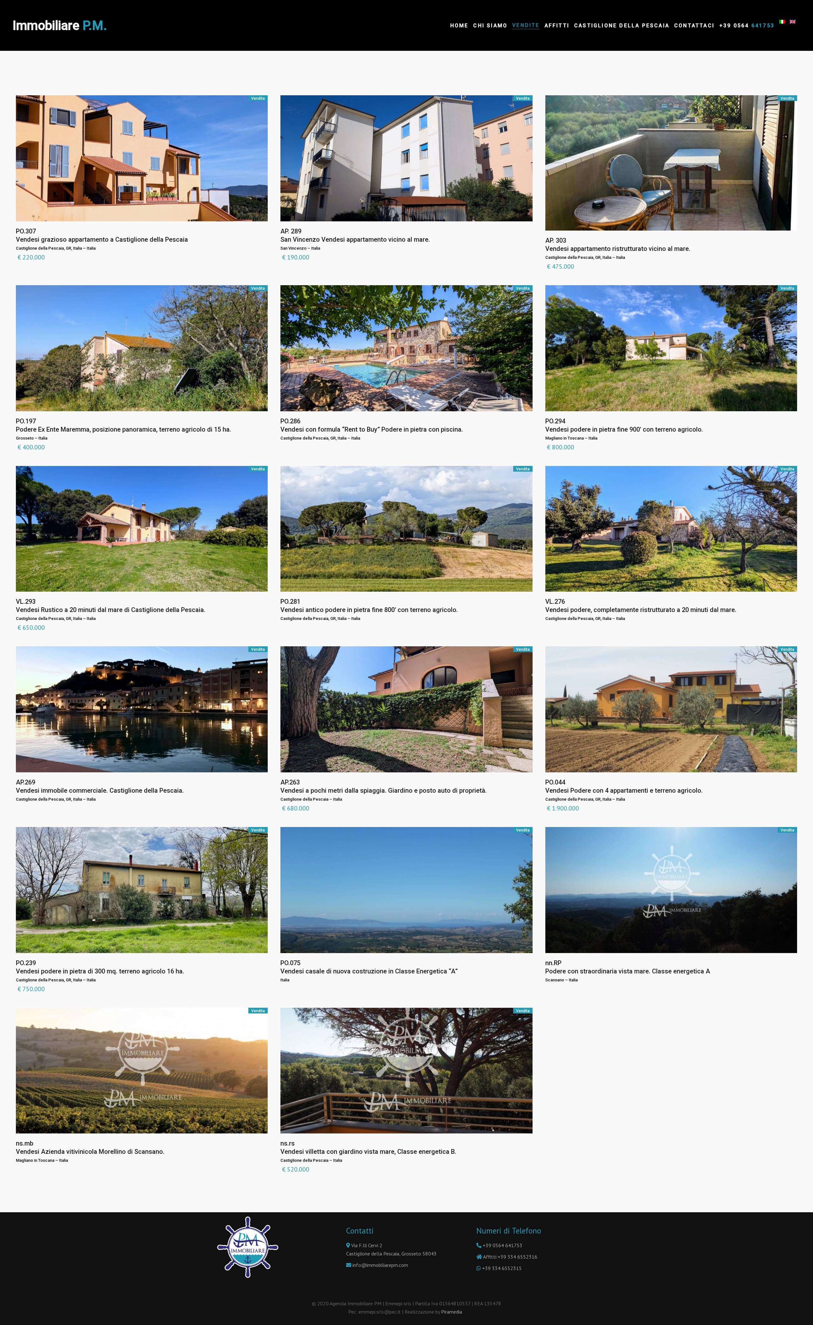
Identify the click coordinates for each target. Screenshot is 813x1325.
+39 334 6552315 (502, 1268)
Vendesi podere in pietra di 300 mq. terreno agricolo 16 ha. (100, 971)
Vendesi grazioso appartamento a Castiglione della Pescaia (102, 239)
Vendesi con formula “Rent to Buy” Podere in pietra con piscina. (371, 429)
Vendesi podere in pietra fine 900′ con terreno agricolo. (624, 429)
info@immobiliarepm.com (380, 1265)
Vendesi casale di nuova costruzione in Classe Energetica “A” (369, 971)
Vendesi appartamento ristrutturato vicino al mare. (617, 248)
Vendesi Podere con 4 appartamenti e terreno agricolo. (624, 790)
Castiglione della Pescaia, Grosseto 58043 (391, 1253)
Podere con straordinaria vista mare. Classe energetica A (627, 971)
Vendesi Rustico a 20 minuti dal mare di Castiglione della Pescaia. (110, 610)
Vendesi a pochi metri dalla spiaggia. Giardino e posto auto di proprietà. (383, 790)
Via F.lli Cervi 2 (366, 1245)
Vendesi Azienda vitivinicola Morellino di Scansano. (90, 1151)
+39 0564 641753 (502, 1245)
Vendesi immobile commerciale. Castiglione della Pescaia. (100, 790)
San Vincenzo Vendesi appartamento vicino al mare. (355, 239)
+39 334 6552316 (517, 1257)
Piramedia (453, 1311)
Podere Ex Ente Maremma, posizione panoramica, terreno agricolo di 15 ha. (123, 429)
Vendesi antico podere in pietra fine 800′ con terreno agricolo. (369, 610)
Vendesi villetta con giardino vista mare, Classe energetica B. (368, 1151)
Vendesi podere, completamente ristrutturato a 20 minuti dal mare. (640, 610)
